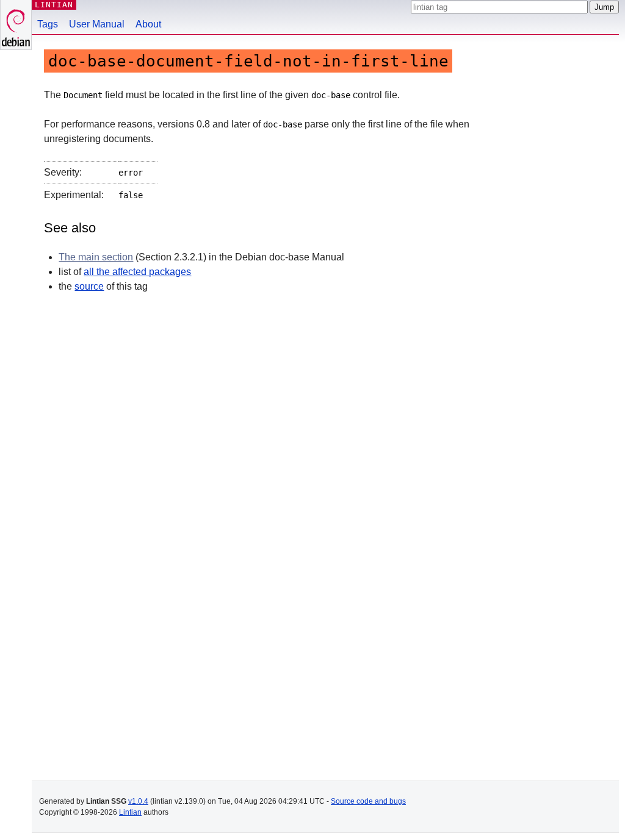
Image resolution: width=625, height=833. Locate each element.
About (148, 24)
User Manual (97, 24)
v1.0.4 (138, 801)
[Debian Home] (16, 24)
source (89, 286)
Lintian (130, 812)
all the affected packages (137, 271)
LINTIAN (54, 4)
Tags (47, 24)
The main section (96, 257)
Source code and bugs (368, 801)
